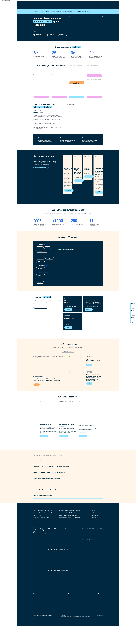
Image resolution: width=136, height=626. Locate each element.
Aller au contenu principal (5, 0)
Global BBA (77, 517)
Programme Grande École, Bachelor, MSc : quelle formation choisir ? (51, 466)
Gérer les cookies (100, 615)
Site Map (89, 616)
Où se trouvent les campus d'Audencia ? (43, 495)
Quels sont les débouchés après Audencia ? (44, 489)
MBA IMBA (83, 520)
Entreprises (53, 512)
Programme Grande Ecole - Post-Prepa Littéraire (68, 515)
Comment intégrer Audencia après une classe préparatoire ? (48, 455)
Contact (39, 515)
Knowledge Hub (95, 515)
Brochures (35, 515)
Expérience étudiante (37, 512)
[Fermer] (102, 11)
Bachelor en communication (74, 510)
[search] (106, 5)
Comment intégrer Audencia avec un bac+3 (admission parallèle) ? (50, 460)
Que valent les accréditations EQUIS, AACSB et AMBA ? (47, 484)
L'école (34, 510)
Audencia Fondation (96, 512)
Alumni (93, 510)
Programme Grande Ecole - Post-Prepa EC (67, 512)
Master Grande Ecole (48, 510)
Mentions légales (84, 616)
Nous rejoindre (95, 520)
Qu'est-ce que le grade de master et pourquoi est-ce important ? (49, 472)
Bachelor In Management (63, 510)
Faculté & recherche (46, 512)
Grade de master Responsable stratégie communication (69, 520)
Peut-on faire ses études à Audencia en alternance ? (46, 478)
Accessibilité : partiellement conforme (66, 616)
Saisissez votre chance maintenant (81, 11)
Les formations (40, 510)
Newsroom (94, 517)
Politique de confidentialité (77, 616)
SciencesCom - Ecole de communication (41, 517)
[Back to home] (23, 5)
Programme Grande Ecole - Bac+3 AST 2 (66, 517)
